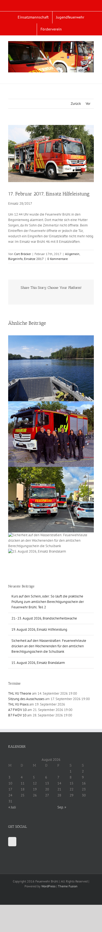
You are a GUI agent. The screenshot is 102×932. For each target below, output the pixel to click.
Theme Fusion (68, 886)
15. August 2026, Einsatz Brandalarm (38, 662)
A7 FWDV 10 (17, 709)
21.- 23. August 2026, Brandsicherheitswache (44, 618)
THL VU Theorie (19, 693)
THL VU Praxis (18, 704)
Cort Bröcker (22, 254)
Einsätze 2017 (34, 259)
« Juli (12, 807)
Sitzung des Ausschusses (26, 699)
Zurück (76, 103)
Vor (88, 103)
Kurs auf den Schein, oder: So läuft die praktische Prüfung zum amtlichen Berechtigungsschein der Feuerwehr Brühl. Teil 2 (47, 601)
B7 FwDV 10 (17, 715)
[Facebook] (12, 841)
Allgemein (72, 254)
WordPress (48, 886)
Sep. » (61, 807)
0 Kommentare (57, 259)
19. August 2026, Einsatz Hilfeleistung (39, 629)
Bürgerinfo (15, 259)
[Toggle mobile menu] (91, 75)
